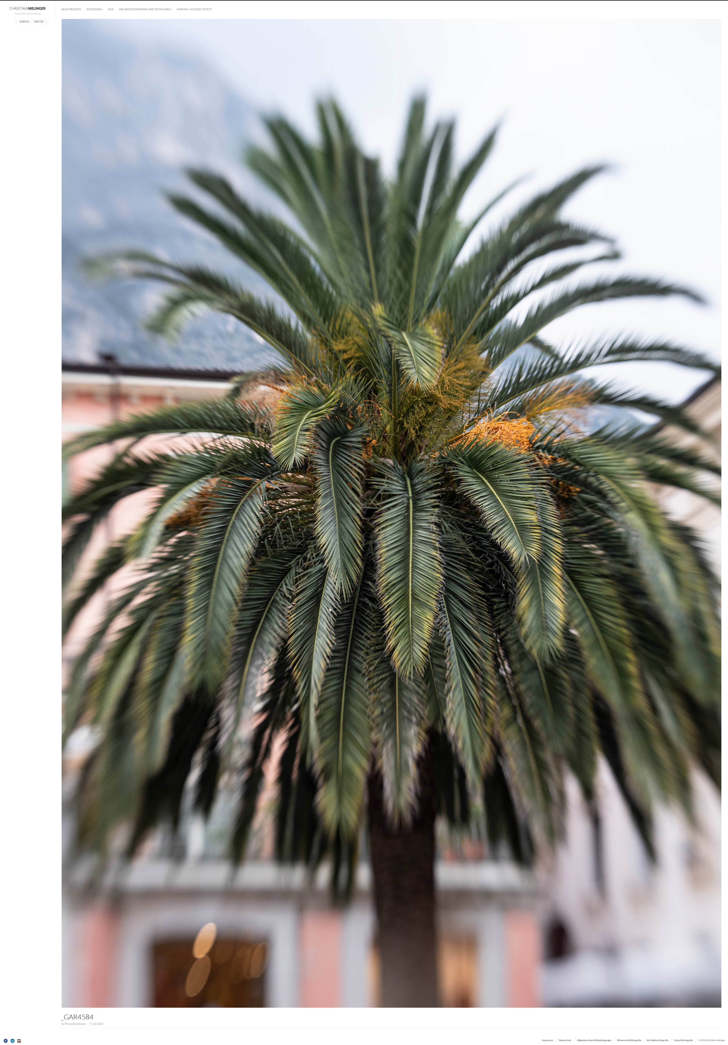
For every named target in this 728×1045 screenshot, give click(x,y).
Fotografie (93, 9)
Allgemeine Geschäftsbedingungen (594, 1040)
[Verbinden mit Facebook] (6, 1041)
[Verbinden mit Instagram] (19, 1041)
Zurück (24, 21)
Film (111, 9)
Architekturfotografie (657, 1040)
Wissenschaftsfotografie (629, 1040)
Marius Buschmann (75, 1023)
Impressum (547, 1040)
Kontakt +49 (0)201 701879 (194, 9)
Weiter (38, 21)
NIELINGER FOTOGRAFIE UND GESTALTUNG (144, 9)
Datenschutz (565, 1040)
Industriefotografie (683, 1040)
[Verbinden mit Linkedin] (13, 1041)
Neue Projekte (71, 9)
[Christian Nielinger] (27, 8)
